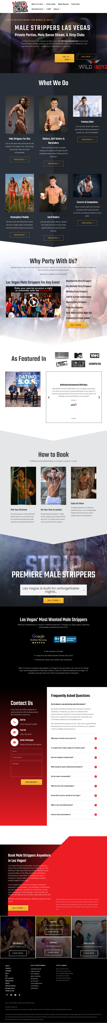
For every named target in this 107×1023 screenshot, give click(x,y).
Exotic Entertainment (38, 965)
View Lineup (86, 57)
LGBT (48, 9)
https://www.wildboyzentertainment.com (62, 1009)
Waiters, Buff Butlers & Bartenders (53, 141)
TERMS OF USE (9, 991)
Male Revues (63, 4)
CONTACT (8, 968)
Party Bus (75, 4)
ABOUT (7, 966)
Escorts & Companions (87, 202)
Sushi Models (34, 986)
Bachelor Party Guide (62, 969)
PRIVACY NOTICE (10, 986)
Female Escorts (35, 971)
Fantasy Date (87, 122)
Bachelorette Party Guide (63, 971)
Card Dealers (53, 217)
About (56, 9)
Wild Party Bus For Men (62, 975)
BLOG (6, 973)
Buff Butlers (34, 981)
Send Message (31, 782)
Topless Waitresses (36, 983)
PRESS (7, 983)
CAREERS (8, 971)
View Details (19, 160)
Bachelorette (37, 9)
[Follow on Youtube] (15, 995)
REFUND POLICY (10, 988)
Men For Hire (37, 4)
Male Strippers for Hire (19, 139)
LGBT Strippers (35, 973)
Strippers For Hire (36, 969)
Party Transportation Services (64, 973)
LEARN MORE (17, 953)
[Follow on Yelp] (19, 995)
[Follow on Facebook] (7, 995)
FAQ (6, 976)
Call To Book (66, 58)
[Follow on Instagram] (11, 995)
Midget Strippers (36, 976)
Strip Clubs (50, 4)
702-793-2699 (45, 1009)
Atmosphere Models (19, 217)
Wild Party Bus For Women (63, 978)
